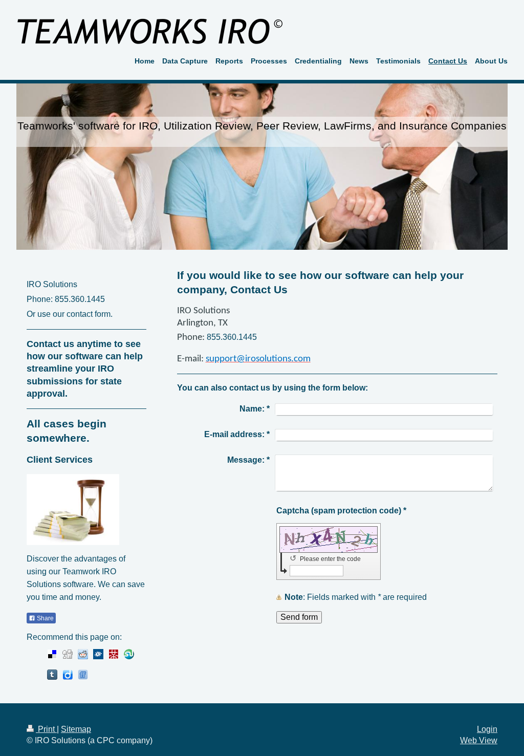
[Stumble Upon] (129, 654)
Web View (478, 740)
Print (46, 729)
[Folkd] (98, 654)
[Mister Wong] (113, 654)
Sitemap (76, 729)
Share (44, 618)
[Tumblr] (52, 674)
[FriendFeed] (83, 674)
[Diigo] (67, 674)
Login (487, 729)
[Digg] (67, 654)
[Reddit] (83, 654)
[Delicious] (52, 654)
